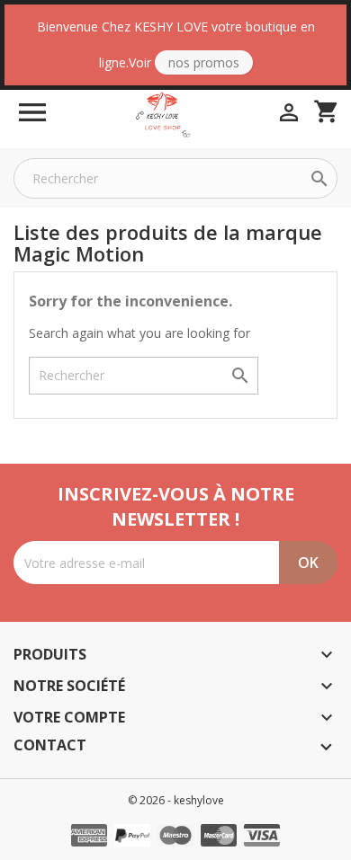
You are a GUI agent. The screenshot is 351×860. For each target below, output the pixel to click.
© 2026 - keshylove (176, 800)
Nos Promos (203, 62)
